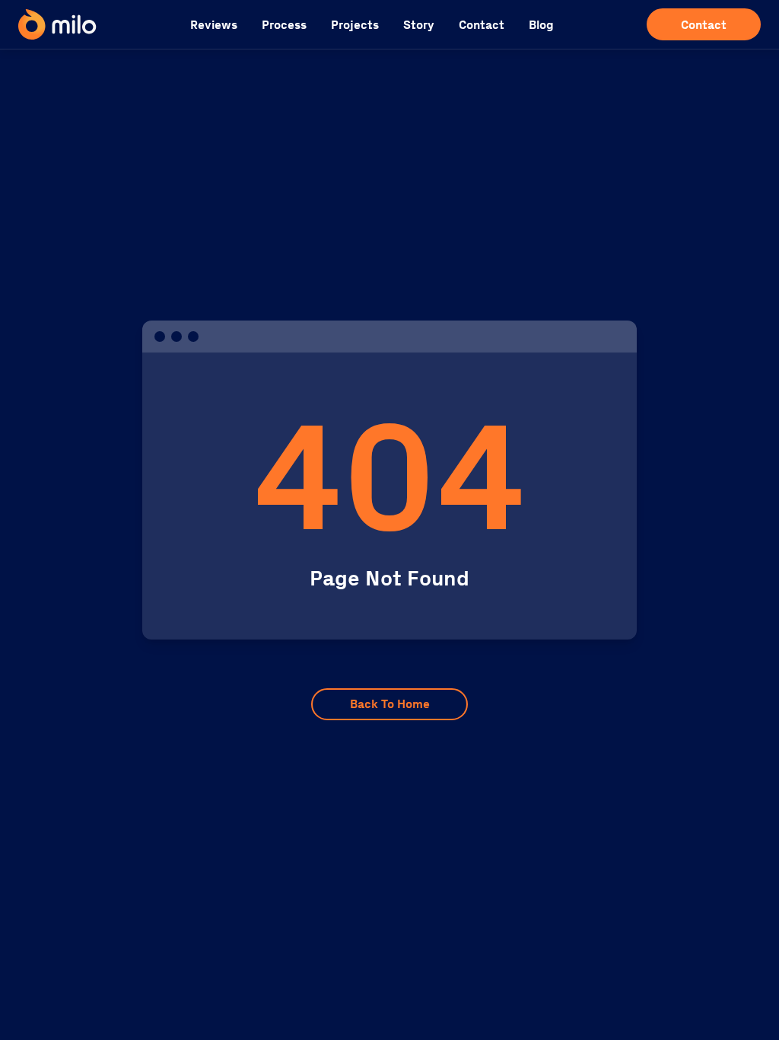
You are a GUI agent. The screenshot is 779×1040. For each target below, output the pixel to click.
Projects (355, 25)
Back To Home (390, 704)
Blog (541, 25)
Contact (481, 25)
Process (284, 25)
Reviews (213, 25)
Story (418, 25)
